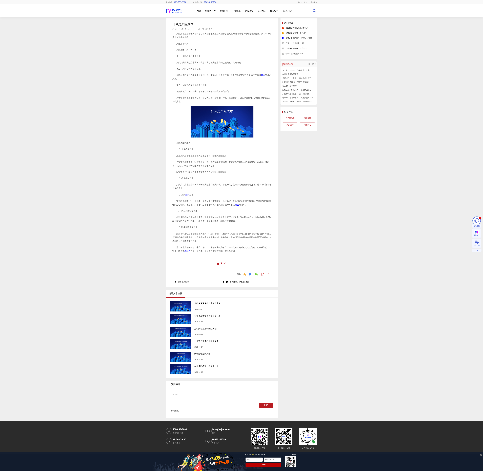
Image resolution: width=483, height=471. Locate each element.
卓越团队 (262, 11)
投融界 (187, 251)
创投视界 (249, 11)
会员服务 (274, 11)
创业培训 (224, 11)
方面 (263, 75)
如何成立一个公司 (289, 78)
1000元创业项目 (305, 78)
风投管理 (290, 125)
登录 (298, 2)
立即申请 (263, 465)
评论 (266, 405)
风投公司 (307, 125)
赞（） (223, 263)
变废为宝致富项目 (304, 82)
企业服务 (237, 11)
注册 (305, 2)
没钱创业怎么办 (303, 70)
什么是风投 (290, 118)
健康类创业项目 (307, 98)
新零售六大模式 (288, 102)
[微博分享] (262, 274)
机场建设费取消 (288, 82)
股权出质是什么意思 (290, 90)
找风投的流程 (183, 282)
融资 (187, 195)
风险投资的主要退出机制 (239, 282)
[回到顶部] (269, 274)
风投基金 (307, 118)
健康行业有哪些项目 (305, 102)
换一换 (311, 64)
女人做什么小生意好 (290, 86)
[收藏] (245, 274)
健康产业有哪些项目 (290, 98)
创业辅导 (209, 11)
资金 (237, 205)
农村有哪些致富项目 (290, 74)
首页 (199, 11)
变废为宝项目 (306, 90)
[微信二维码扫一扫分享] (257, 274)
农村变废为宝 (304, 94)
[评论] (250, 274)
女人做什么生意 (288, 70)
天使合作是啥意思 (289, 94)
